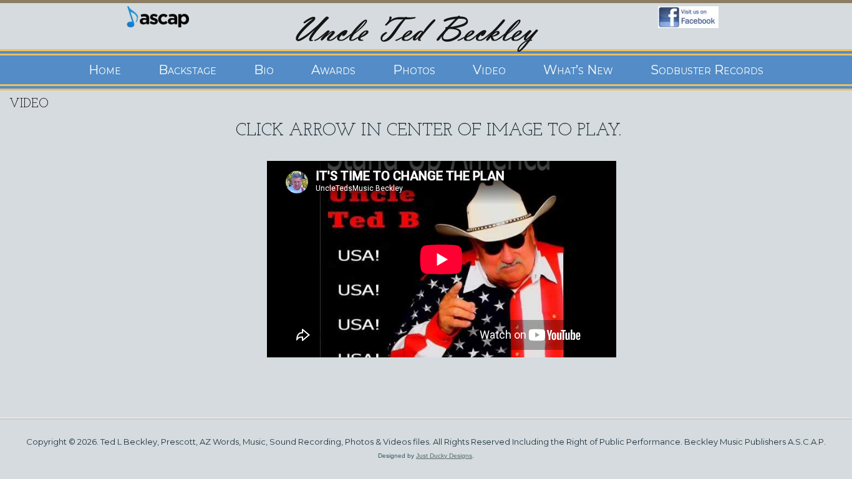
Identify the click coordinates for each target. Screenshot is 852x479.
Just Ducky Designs (444, 455)
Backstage (187, 69)
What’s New (578, 69)
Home (105, 69)
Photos (414, 69)
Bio (264, 69)
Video (489, 69)
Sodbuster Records (707, 69)
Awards (333, 69)
